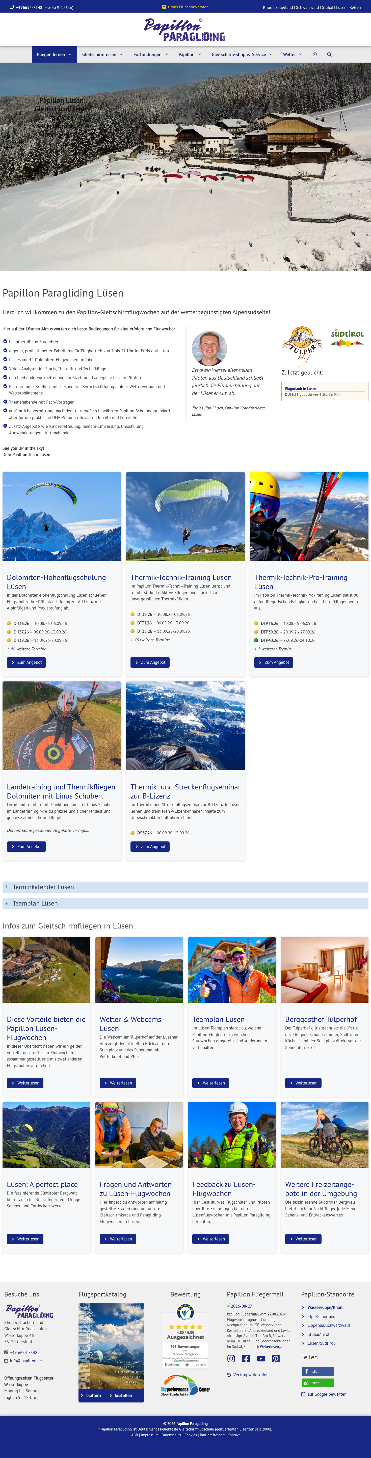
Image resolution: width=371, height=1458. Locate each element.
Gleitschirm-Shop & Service (239, 54)
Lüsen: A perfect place (42, 1184)
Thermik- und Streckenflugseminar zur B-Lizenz (185, 791)
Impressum (149, 1435)
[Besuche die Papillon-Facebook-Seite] (248, 1358)
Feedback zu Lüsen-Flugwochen (224, 1189)
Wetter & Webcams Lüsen (130, 1024)
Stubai (327, 7)
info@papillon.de (26, 1361)
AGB (134, 1435)
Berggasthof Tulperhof (321, 1019)
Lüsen (341, 7)
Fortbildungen (148, 54)
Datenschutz (171, 1435)
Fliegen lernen (51, 54)
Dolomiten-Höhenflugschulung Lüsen (56, 582)
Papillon (187, 54)
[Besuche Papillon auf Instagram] (234, 1358)
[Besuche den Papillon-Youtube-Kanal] (263, 1358)
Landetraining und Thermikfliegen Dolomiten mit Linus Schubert (61, 791)
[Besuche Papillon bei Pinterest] (278, 1358)
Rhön (267, 7)
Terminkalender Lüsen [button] (43, 887)
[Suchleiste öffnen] (329, 54)
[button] (318, 1371)
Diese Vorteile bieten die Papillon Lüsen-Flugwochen (46, 1028)
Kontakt (234, 1435)
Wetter (289, 54)
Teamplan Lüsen (218, 1019)
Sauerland (284, 7)
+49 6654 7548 (23, 1352)
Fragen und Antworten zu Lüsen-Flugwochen (136, 1189)
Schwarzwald (307, 7)
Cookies (190, 1435)
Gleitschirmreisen (99, 54)
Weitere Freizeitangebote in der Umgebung (321, 1189)
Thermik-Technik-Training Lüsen (181, 577)
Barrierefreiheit (212, 1435)
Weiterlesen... (271, 1346)
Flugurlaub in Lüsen (300, 388)
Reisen (355, 7)
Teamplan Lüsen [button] (35, 903)
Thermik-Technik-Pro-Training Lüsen (301, 582)
